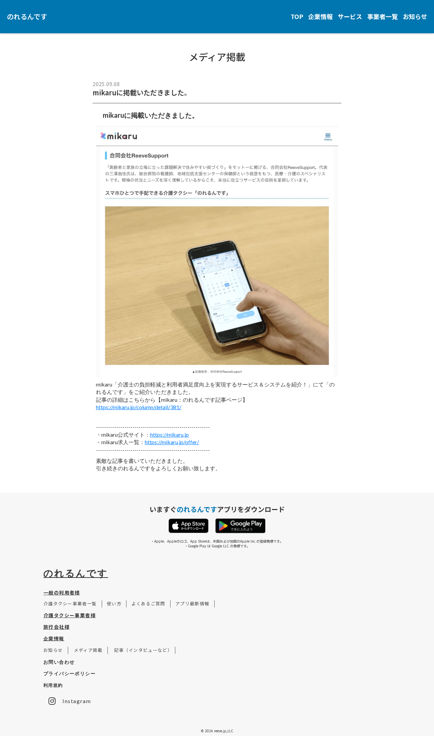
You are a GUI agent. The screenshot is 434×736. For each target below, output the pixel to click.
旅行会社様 (56, 626)
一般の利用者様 (61, 592)
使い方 (114, 603)
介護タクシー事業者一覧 (72, 603)
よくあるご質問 (148, 603)
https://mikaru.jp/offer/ (172, 442)
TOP (297, 16)
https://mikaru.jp (169, 434)
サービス (350, 16)
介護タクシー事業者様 (69, 615)
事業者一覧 (382, 16)
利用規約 (53, 685)
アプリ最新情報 (192, 603)
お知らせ (415, 16)
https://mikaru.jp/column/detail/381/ (138, 407)
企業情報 (320, 16)
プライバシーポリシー (69, 673)
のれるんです (75, 573)
